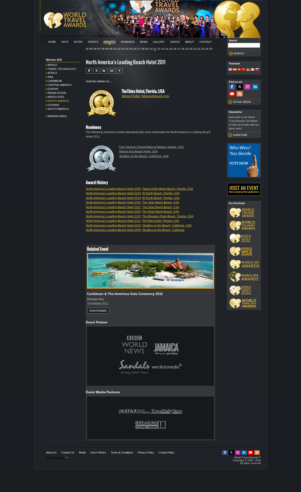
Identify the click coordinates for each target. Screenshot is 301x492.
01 (115, 49)
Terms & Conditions (122, 452)
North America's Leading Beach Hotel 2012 (113, 216)
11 (155, 49)
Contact (205, 41)
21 (195, 49)
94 (87, 49)
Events (93, 41)
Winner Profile (131, 96)
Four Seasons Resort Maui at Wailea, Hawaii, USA (151, 147)
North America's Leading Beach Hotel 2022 (113, 202)
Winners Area (57, 116)
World (52, 64)
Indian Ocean (57, 92)
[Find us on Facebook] (232, 87)
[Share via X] (96, 70)
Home (52, 41)
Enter (78, 41)
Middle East (56, 96)
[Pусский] (257, 69)
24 (207, 49)
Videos (175, 41)
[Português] (239, 69)
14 (167, 49)
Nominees (128, 41)
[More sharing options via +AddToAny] (119, 70)
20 (191, 49)
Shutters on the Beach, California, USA (144, 156)
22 (199, 49)
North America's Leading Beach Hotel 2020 (113, 211)
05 (131, 49)
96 (95, 49)
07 (139, 49)
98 (103, 49)
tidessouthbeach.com (155, 96)
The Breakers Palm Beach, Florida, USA (167, 216)
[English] (230, 69)
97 (99, 49)
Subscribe (240, 135)
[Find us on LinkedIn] (255, 87)
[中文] (244, 69)
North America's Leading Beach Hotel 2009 (113, 230)
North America (58, 100)
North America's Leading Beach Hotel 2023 (113, 198)
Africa (52, 72)
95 (91, 49)
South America (58, 108)
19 (187, 49)
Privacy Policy (146, 452)
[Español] (235, 69)
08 (143, 49)
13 (163, 49)
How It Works (98, 452)
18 (183, 49)
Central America (59, 84)
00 (111, 49)
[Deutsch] (248, 69)
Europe (53, 88)
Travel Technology (62, 68)
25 (211, 49)
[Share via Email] (112, 70)
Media (82, 452)
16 (175, 49)
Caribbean (55, 80)
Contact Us (67, 452)
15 (171, 49)
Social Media (242, 101)
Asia (50, 76)
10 (151, 49)
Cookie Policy (166, 452)
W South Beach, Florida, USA (161, 193)
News (143, 41)
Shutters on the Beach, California (163, 230)
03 (123, 49)
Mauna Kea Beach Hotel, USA (138, 151)
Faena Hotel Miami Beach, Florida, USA (167, 188)
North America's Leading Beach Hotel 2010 (113, 225)
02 (119, 49)
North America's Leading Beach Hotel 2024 (113, 193)
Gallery (159, 41)
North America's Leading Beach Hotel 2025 (113, 188)
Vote (64, 41)
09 (147, 49)
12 (159, 49)
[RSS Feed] (240, 94)
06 (135, 49)
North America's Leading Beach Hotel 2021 (113, 207)
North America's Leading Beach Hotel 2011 (113, 220)
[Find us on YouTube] (232, 94)
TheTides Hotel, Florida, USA (160, 220)
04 (127, 49)
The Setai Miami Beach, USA (160, 202)
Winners (109, 41)
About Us (51, 452)
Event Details (98, 310)
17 (179, 49)
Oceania (53, 104)
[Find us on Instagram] (247, 87)
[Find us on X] (240, 87)
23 (203, 49)
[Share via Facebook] (89, 70)
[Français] (253, 69)
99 (107, 49)
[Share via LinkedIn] (104, 70)
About (189, 41)
